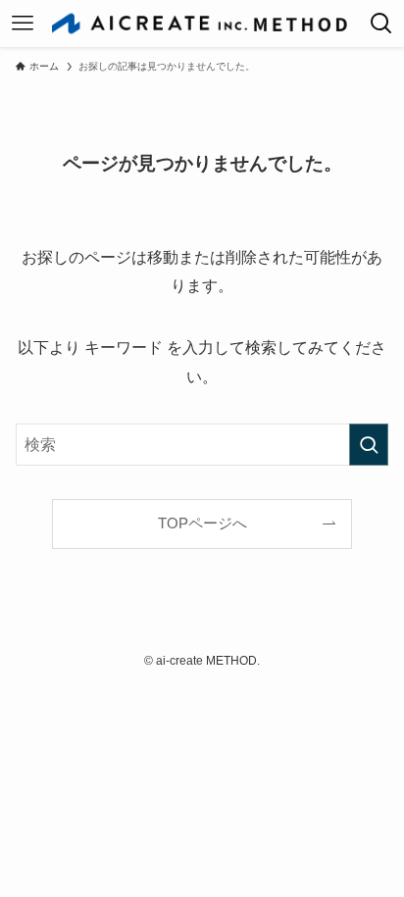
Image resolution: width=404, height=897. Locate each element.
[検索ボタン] (382, 23)
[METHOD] (201, 23)
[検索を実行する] (368, 445)
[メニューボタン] (22, 23)
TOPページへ (202, 523)
